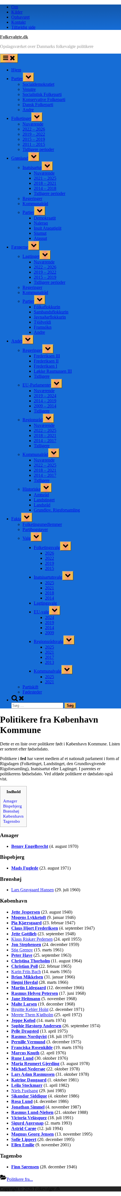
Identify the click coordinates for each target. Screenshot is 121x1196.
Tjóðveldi (42, 322)
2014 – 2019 (45, 400)
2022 (49, 558)
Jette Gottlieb (24, 933)
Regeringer (32, 198)
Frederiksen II (46, 361)
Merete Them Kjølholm (32, 1014)
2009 (49, 632)
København (13, 816)
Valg (27, 538)
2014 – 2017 (45, 440)
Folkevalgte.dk (14, 36)
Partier (17, 78)
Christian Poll (24, 966)
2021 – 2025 (45, 178)
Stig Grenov (22, 949)
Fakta (16, 518)
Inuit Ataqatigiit (47, 228)
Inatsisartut (32, 167)
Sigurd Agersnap (27, 1123)
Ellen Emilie (22, 1144)
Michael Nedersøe (28, 1068)
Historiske (32, 489)
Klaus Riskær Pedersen (32, 939)
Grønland (19, 158)
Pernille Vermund (28, 1041)
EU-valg (41, 611)
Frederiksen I (45, 366)
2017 (49, 657)
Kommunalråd (35, 203)
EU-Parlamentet (37, 385)
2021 (49, 587)
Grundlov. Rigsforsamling (57, 510)
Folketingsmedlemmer (42, 524)
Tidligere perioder (38, 149)
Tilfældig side (23, 27)
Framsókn (42, 327)
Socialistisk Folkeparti (42, 94)
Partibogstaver (35, 529)
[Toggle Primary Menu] (9, 58)
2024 (49, 617)
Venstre (29, 89)
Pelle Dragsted (25, 1031)
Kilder (17, 12)
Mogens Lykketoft (28, 917)
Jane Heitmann (25, 998)
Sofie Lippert (23, 1139)
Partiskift (30, 686)
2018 (49, 593)
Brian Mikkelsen (27, 977)
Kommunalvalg (47, 671)
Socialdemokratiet (38, 84)
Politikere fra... (20, 1179)
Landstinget (44, 499)
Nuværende (33, 124)
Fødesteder (32, 692)
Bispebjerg (12, 806)
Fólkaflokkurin (47, 306)
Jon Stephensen (26, 944)
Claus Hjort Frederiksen (34, 928)
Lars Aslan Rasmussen (33, 1074)
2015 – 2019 (34, 139)
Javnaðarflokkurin (50, 317)
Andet (16, 341)
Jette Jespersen (25, 912)
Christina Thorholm (30, 960)
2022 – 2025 (45, 430)
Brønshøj (11, 811)
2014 (49, 598)
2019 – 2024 (45, 395)
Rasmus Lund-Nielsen (32, 1112)
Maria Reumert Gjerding (35, 1063)
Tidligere (42, 376)
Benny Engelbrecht (29, 846)
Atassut (40, 238)
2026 (49, 553)
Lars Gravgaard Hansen (32, 889)
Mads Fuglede (24, 868)
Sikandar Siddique (29, 1096)
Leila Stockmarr (26, 1085)
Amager (10, 800)
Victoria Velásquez (29, 1117)
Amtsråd (41, 494)
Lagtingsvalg (45, 603)
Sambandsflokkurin (51, 312)
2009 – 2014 (45, 405)
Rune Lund (22, 1058)
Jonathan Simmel (27, 1107)
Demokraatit (45, 218)
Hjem (16, 69)
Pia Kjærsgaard (26, 922)
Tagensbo (11, 821)
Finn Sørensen (25, 1166)
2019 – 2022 (34, 134)
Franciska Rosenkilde (32, 1047)
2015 (49, 568)
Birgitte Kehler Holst (29, 1009)
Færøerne (19, 247)
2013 (49, 662)
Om (14, 7)
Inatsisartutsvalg (48, 577)
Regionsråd (33, 419)
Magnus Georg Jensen (32, 1134)
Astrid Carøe (23, 1128)
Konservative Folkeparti (44, 99)
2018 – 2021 (45, 183)
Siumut (40, 233)
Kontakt (18, 22)
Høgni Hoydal (24, 982)
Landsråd (42, 504)
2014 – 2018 (45, 188)
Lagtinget (31, 256)
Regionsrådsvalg (48, 641)
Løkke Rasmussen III (53, 371)
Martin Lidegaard (28, 987)
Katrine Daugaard (28, 1080)
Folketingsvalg (47, 547)
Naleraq (41, 223)
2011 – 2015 (34, 144)
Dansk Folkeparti (38, 104)
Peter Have (21, 955)
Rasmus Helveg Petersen (34, 993)
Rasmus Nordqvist (29, 1036)
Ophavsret (20, 17)
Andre (28, 109)
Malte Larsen (24, 1004)
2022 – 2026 (34, 129)
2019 (49, 563)
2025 (49, 582)
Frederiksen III (47, 356)
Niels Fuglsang (24, 1090)
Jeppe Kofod (23, 1020)
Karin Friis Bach (26, 971)
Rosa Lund (22, 1101)
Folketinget (21, 118)
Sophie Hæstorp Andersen (36, 1025)
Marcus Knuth (25, 1052)
